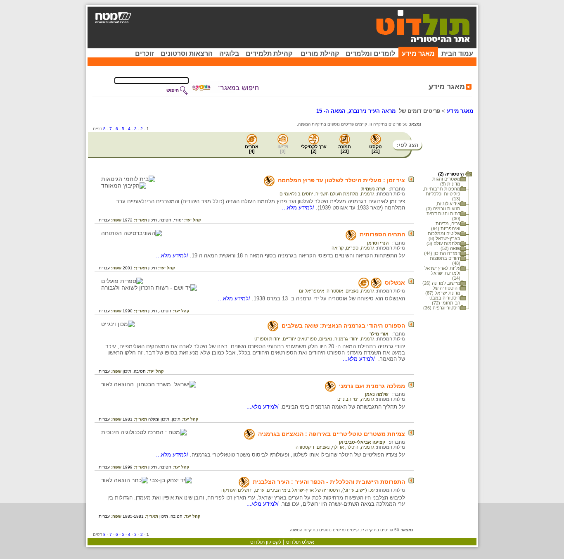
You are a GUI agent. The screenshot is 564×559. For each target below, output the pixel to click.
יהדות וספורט (267, 338)
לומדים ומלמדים (370, 53)
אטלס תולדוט (300, 542)
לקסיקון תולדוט (265, 542)
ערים (259, 490)
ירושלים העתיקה (237, 490)
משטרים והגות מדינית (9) (446, 181)
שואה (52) (450, 248)
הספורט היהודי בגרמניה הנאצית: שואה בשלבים (343, 325)
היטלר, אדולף (345, 447)
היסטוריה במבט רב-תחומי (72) (444, 300)
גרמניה (367, 193)
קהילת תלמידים (269, 53)
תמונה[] (344, 149)
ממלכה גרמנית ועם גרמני (372, 386)
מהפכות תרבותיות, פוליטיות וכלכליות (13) (441, 193)
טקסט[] (375, 149)
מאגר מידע (418, 53)
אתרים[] (251, 149)
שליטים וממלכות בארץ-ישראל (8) (444, 236)
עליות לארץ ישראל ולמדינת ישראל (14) (442, 273)
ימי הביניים (347, 399)
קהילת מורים (320, 53)
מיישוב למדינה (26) (441, 283)
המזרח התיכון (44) (442, 253)
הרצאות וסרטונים (187, 53)
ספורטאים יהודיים (300, 338)
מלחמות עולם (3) (443, 243)
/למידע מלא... (299, 208)
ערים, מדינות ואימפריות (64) (445, 226)
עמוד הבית (457, 53)
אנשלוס (395, 282)
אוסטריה (335, 290)
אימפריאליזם (311, 290)
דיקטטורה (305, 447)
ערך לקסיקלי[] (314, 149)
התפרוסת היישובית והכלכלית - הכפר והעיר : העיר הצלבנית (329, 481)
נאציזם (352, 290)
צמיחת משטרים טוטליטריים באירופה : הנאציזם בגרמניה (331, 434)
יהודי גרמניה (346, 338)
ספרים (352, 247)
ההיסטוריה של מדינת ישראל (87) (442, 290)
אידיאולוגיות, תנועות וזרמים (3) (443, 206)
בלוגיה (229, 53)
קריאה (338, 247)
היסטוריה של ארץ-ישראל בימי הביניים (303, 490)
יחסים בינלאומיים (296, 193)
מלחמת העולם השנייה (336, 193)
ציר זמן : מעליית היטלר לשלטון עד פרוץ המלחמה (341, 180)
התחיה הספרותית (382, 234)
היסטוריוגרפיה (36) (441, 307)
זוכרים (144, 53)
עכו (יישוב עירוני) (358, 490)
